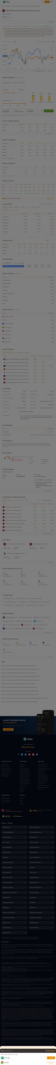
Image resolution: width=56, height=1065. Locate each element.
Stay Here (51, 1062)
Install (51, 1058)
